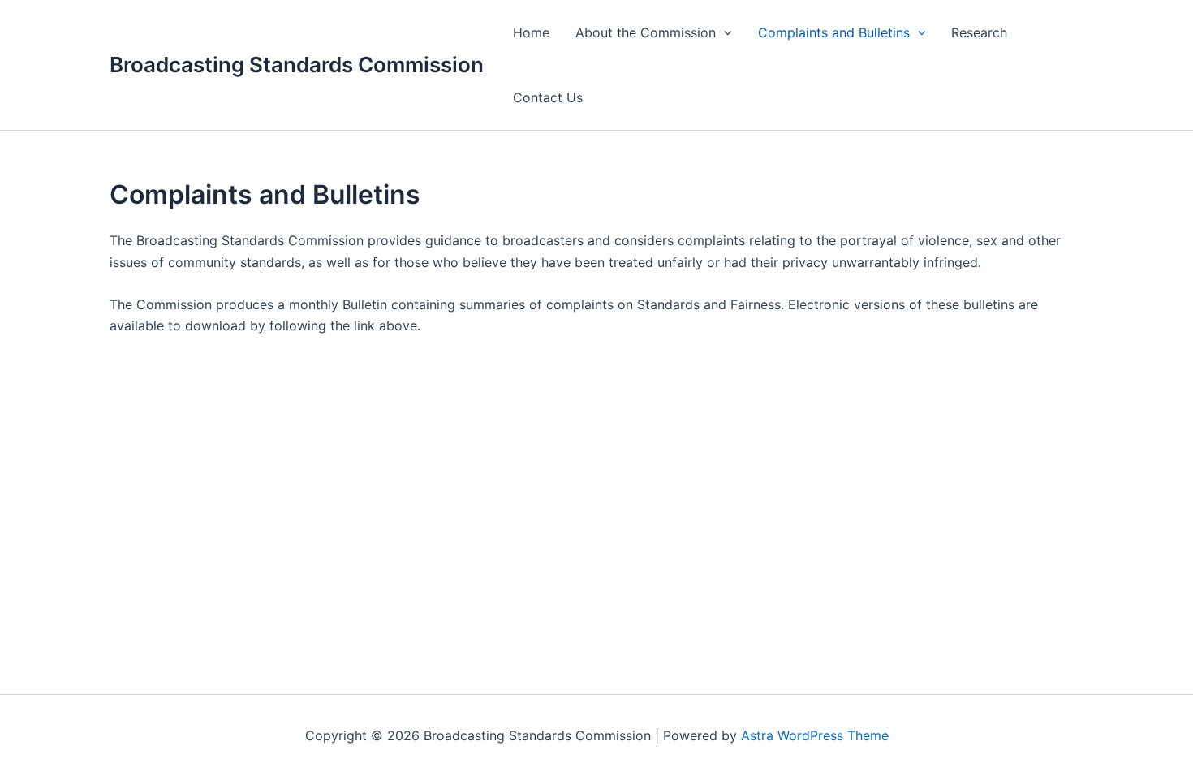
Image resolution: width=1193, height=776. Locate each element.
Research (979, 32)
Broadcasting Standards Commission (297, 64)
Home (531, 32)
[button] (724, 32)
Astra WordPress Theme (815, 735)
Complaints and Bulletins (834, 32)
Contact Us (548, 97)
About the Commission (645, 32)
